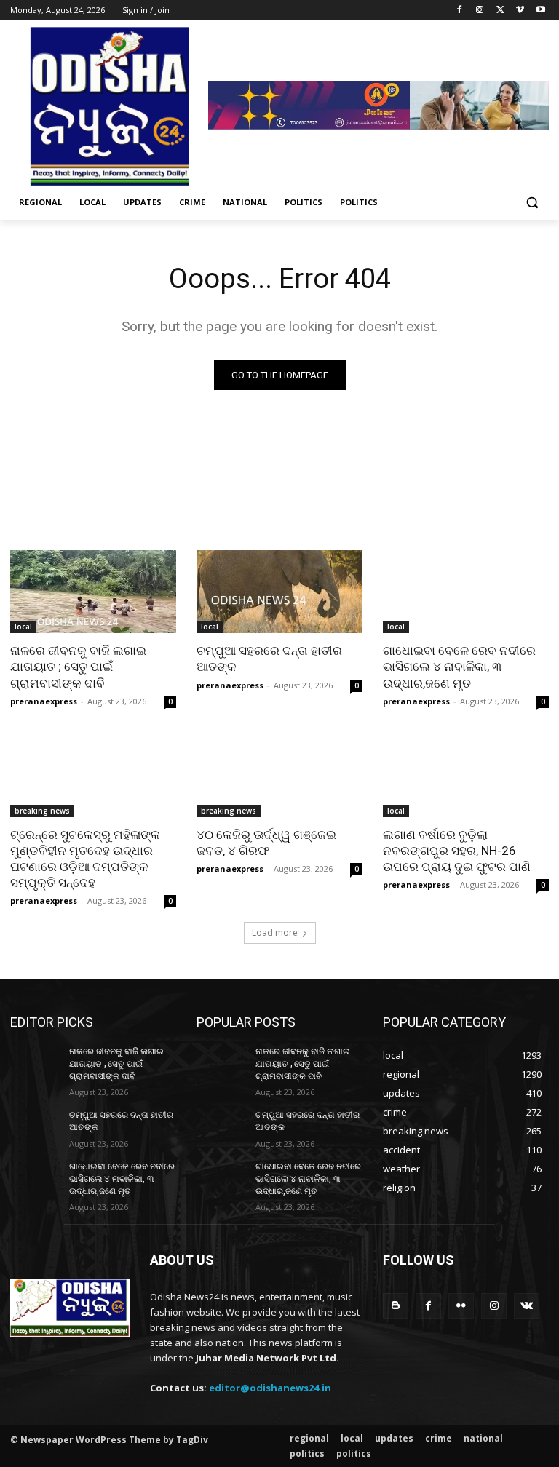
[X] (500, 10)
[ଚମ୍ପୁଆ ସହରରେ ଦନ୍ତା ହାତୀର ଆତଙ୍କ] (279, 591)
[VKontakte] (526, 1306)
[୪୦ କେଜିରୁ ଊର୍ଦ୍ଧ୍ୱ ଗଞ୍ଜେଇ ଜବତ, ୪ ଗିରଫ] (279, 775)
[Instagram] (480, 10)
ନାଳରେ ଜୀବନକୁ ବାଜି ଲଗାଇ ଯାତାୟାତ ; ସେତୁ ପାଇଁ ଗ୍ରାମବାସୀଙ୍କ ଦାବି (78, 666)
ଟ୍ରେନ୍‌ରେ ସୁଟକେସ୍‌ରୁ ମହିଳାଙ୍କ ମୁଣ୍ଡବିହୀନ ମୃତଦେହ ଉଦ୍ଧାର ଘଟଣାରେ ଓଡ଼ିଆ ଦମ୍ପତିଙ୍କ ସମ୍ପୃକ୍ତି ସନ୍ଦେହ (85, 858)
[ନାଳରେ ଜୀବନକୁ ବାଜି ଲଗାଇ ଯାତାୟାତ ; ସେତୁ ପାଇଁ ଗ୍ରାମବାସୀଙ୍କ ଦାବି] (93, 591)
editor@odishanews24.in (270, 1387)
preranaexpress (43, 701)
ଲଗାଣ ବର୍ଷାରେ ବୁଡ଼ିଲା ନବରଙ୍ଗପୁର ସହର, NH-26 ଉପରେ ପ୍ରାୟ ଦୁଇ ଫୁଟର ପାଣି (457, 850)
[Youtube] (540, 10)
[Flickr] (461, 1306)
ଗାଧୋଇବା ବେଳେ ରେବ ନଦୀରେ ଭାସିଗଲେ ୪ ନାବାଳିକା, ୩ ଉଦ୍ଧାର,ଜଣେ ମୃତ (459, 666)
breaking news (42, 811)
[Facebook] (459, 10)
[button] (532, 203)
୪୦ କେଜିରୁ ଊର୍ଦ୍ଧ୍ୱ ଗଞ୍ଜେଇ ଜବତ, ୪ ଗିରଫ (266, 842)
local (23, 626)
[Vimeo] (520, 10)
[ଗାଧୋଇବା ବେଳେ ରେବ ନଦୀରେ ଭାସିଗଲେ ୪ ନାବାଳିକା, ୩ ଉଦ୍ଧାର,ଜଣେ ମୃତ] (466, 591)
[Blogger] (395, 1306)
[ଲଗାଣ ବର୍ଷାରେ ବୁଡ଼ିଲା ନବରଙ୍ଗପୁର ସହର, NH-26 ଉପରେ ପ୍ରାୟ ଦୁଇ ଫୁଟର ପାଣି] (466, 775)
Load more (275, 932)
